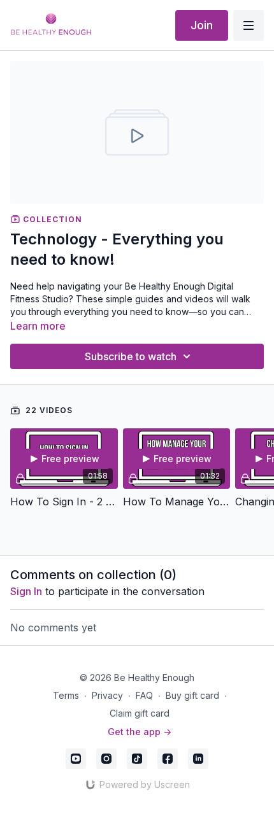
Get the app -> (139, 731)
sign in (26, 591)
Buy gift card (192, 695)
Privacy (107, 695)
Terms (66, 695)
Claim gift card (139, 713)
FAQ (144, 695)
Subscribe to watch (131, 356)
